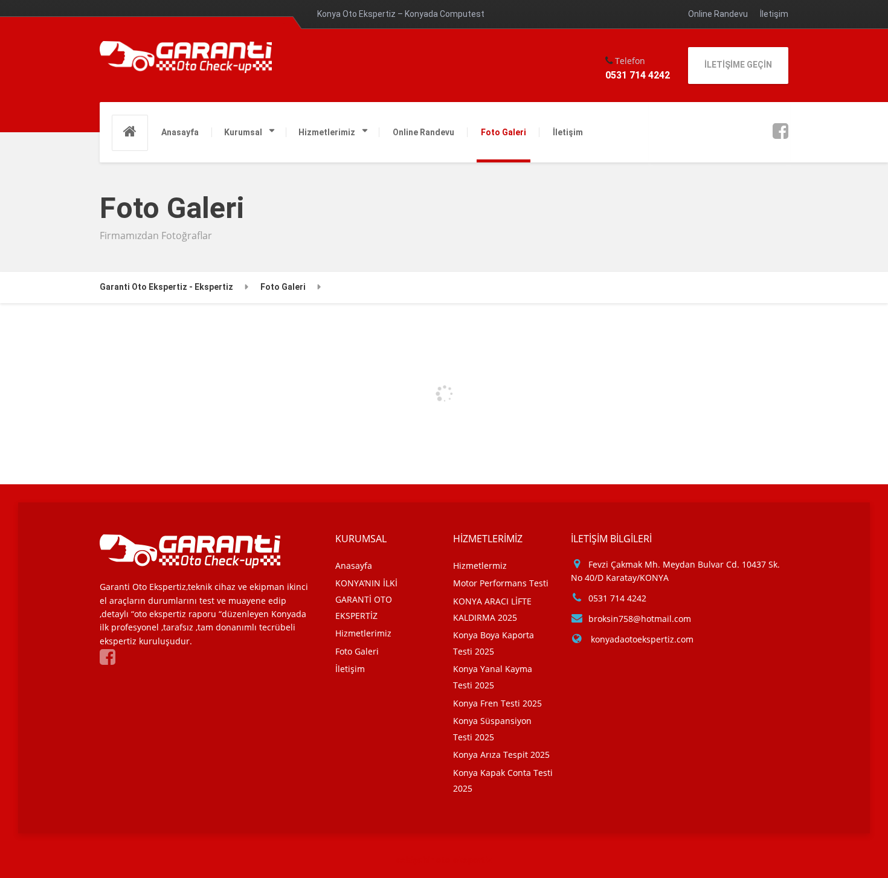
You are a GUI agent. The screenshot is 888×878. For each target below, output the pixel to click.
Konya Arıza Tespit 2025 (501, 754)
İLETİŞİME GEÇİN (738, 64)
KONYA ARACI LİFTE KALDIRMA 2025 (492, 609)
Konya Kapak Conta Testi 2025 (503, 781)
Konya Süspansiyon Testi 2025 (492, 729)
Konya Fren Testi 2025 (497, 703)
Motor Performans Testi (501, 583)
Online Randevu (718, 14)
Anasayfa (180, 132)
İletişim (774, 14)
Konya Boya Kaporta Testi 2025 (493, 643)
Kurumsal (243, 132)
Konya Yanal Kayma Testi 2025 (492, 677)
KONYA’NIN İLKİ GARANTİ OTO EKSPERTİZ (366, 599)
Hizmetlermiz (480, 565)
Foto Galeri (503, 132)
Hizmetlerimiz (326, 132)
